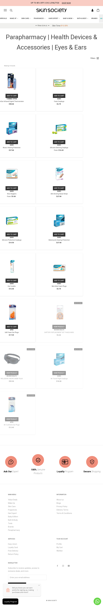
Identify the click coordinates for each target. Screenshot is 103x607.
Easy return (12, 544)
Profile (59, 544)
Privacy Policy (62, 506)
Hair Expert (12, 513)
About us (60, 500)
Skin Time (60, 26)
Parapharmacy (14, 530)
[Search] (11, 10)
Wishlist (60, 551)
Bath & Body (13, 520)
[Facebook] (57, 565)
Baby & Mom (13, 517)
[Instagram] (63, 565)
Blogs (59, 503)
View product (59, 327)
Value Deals (12, 500)
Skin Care (12, 506)
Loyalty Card (13, 547)
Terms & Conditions (64, 513)
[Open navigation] (5, 10)
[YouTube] (69, 565)
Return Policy (13, 554)
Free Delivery (13, 551)
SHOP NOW (66, 3)
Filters (93, 58)
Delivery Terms (62, 510)
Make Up (11, 503)
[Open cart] (98, 10)
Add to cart (12, 96)
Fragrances (12, 510)
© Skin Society (51, 600)
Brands (11, 527)
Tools (10, 523)
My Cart (60, 547)
